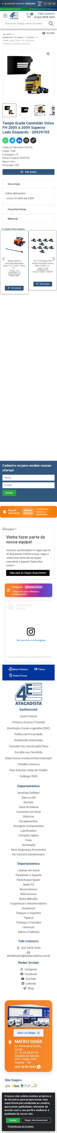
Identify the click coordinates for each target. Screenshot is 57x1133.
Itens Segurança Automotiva (28, 849)
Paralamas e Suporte (28, 875)
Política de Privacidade (28, 734)
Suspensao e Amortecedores (28, 903)
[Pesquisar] (51, 23)
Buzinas (28, 802)
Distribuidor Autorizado (28, 740)
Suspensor (28, 908)
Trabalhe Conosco (28, 764)
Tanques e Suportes (28, 913)
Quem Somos (28, 716)
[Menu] (5, 15)
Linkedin (30, 983)
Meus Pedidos (20, 669)
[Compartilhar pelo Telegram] (12, 140)
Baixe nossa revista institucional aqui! (28, 758)
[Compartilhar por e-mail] (26, 140)
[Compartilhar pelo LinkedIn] (19, 140)
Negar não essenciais (36, 1120)
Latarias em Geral (28, 870)
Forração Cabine (28, 835)
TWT (17, 165)
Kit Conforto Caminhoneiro (28, 854)
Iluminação (28, 845)
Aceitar (13, 1120)
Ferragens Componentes (28, 826)
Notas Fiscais (20, 675)
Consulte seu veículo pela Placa (28, 746)
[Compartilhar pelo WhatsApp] (5, 140)
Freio (28, 840)
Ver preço (31, 171)
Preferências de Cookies (21, 1126)
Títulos (41, 669)
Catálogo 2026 (29, 776)
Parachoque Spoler (28, 879)
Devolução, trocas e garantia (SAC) (28, 728)
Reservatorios (28, 889)
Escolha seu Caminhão (28, 752)
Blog (30, 988)
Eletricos (28, 816)
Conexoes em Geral (28, 811)
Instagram (30, 969)
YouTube (30, 978)
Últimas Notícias (28, 511)
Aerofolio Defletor (29, 792)
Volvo (12, 161)
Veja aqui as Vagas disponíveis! (28, 572)
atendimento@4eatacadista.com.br (28, 955)
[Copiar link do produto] (33, 140)
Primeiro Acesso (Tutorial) (28, 722)
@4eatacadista (33, 587)
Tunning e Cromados (28, 922)
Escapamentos (28, 821)
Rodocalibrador (28, 898)
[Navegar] (3, 259)
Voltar (49, 33)
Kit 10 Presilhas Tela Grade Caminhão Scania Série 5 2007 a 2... (42, 263)
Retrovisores (29, 894)
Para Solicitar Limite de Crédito (29, 770)
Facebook (30, 974)
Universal (28, 927)
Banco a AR (28, 797)
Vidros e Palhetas (28, 932)
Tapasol (28, 917)
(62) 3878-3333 (46, 17)
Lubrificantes (28, 830)
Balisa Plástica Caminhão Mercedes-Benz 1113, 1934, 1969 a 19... (14, 264)
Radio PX (28, 884)
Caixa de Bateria (28, 807)
